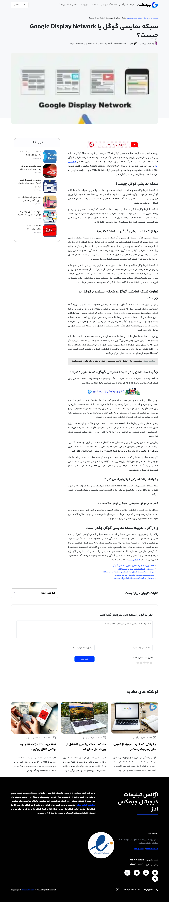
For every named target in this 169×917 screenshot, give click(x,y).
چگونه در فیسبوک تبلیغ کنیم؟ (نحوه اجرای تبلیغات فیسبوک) (29, 183)
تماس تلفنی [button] (19, 5)
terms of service (152, 848)
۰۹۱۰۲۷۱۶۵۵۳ (136, 864)
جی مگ (61, 4)
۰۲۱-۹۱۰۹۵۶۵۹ (137, 860)
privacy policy (139, 848)
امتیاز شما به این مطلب (142, 657)
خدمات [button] (95, 4)
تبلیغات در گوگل (126, 4)
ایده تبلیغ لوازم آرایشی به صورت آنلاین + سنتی (29, 199)
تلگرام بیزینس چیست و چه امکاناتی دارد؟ (30, 153)
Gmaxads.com (28, 890)
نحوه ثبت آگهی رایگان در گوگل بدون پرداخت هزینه (29, 213)
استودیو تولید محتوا (86, 805)
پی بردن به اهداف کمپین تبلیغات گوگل (136, 568)
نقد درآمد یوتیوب (109, 4)
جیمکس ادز (154, 18)
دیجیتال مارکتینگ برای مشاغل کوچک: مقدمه (134, 578)
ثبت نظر (84, 659)
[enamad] (101, 845)
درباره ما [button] (84, 4)
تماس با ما (72, 4)
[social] (155, 873)
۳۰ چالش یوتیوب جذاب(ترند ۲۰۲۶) (33, 227)
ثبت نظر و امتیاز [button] (48, 593)
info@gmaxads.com (131, 889)
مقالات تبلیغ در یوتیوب (134, 18)
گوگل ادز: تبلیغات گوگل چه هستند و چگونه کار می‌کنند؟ (128, 572)
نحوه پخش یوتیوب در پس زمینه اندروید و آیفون (29, 168)
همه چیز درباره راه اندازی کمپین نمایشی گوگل (133, 565)
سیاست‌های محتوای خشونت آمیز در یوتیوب (134, 575)
